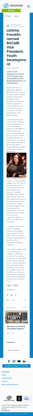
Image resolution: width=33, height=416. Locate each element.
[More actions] (25, 26)
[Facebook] (9, 361)
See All (24, 307)
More (16, 16)
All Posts (8, 16)
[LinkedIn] (24, 361)
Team (9, 285)
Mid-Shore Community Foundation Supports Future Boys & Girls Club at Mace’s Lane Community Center (16, 327)
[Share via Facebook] (7, 295)
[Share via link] (15, 295)
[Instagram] (14, 361)
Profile (15, 285)
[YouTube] (19, 361)
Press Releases (10, 289)
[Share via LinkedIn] (11, 295)
